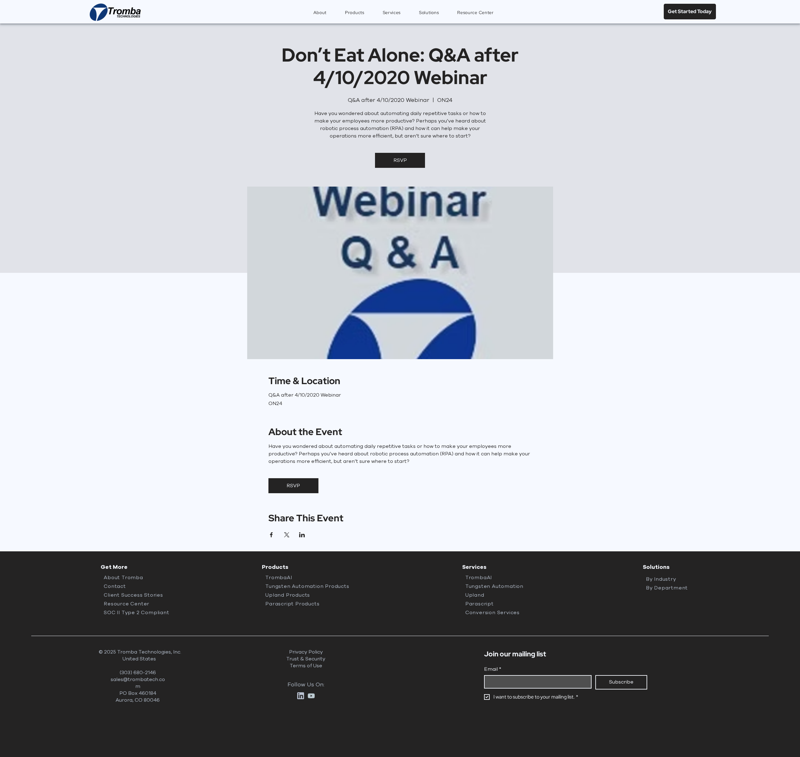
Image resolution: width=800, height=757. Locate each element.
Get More (114, 567)
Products (275, 567)
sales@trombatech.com (138, 683)
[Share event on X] (287, 534)
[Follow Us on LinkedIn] (300, 695)
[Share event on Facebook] (271, 534)
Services (474, 567)
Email (492, 669)
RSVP (400, 160)
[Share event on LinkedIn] (302, 534)
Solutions (656, 567)
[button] (355, 12)
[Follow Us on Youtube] (311, 695)
